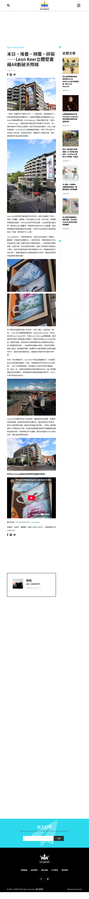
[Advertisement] (44, 28)
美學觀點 (14, 47)
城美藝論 (24, 870)
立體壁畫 (15, 132)
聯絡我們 (65, 870)
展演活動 (44, 870)
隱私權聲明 (39, 889)
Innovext (79, 889)
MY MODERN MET (23, 522)
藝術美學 (21, 47)
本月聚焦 (54, 870)
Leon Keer (36, 522)
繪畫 (8, 47)
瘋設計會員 (37, 527)
